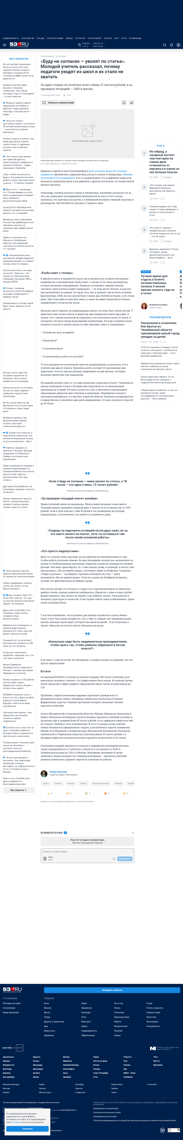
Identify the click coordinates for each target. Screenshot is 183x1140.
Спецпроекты (153, 1026)
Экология (151, 1017)
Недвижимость (11, 38)
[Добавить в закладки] (124, 103)
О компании (9, 1008)
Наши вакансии (11, 1012)
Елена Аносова (58, 771)
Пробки (108, 38)
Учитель (58, 783)
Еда (46, 1026)
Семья (117, 1035)
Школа (46, 783)
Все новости (18, 58)
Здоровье (49, 1035)
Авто (46, 1003)
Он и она (118, 1003)
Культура (85, 1012)
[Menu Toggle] (4, 45)
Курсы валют (95, 38)
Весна (47, 1012)
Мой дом (85, 1021)
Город (47, 1017)
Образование (88, 1035)
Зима (84, 1003)
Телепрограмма (55, 38)
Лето (83, 1017)
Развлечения (120, 1026)
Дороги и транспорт (54, 1021)
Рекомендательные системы (105, 1117)
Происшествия (121, 1017)
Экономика (152, 1021)
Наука (84, 1026)
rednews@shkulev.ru (36, 1108)
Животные (49, 1031)
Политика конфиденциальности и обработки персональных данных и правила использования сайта (134, 1121)
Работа (117, 1021)
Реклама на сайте (12, 1003)
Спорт (149, 1003)
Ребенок (118, 783)
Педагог (83, 783)
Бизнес (47, 1008)
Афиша (69, 38)
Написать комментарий (61, 102)
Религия (118, 1031)
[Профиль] (178, 45)
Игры (124, 38)
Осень (117, 1008)
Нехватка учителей (101, 783)
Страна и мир (153, 1012)
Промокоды (135, 38)
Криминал (86, 1008)
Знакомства (27, 38)
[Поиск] (164, 45)
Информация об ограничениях (105, 1109)
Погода (40, 38)
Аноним (70, 783)
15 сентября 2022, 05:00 (50, 95)
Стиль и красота (154, 1008)
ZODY (116, 38)
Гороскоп (80, 38)
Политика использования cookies (107, 1113)
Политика (119, 1012)
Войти (50, 860)
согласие (16, 1122)
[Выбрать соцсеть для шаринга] (131, 103)
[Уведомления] (171, 45)
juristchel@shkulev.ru (68, 1110)
